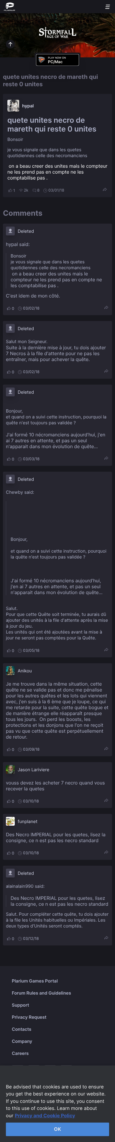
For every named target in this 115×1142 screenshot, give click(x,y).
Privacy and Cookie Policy (45, 1115)
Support (20, 1005)
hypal (28, 106)
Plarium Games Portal (35, 981)
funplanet (27, 821)
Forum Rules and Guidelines (41, 993)
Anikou (25, 671)
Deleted (26, 231)
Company (22, 1041)
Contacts (21, 1029)
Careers (20, 1053)
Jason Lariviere (33, 769)
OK (57, 1129)
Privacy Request (29, 1017)
